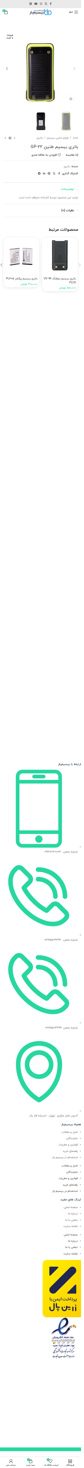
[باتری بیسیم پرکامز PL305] (21, 255)
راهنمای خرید (70, 1151)
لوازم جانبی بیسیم (58, 138)
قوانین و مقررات (68, 1145)
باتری (40, 138)
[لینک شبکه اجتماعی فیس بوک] (50, 4)
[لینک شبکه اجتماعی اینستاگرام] (41, 4)
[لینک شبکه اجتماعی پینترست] (30, 4)
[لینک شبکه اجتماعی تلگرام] (39, 174)
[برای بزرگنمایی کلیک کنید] (70, 98)
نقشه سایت (70, 1226)
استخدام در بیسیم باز (65, 1157)
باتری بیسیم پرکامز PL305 (22, 279)
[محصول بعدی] (5, 138)
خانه (75, 138)
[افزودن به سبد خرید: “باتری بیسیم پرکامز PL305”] (9, 247)
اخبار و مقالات (70, 1132)
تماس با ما (71, 1220)
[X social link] (45, 4)
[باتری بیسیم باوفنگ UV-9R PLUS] (60, 255)
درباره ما (73, 1213)
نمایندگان (72, 1138)
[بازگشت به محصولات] (10, 138)
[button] (74, 68)
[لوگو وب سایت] (40, 12)
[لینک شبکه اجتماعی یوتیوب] (36, 4)
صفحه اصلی (71, 1207)
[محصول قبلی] (14, 138)
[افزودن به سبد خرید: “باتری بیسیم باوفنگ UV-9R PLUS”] (48, 247)
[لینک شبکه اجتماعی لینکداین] (44, 174)
